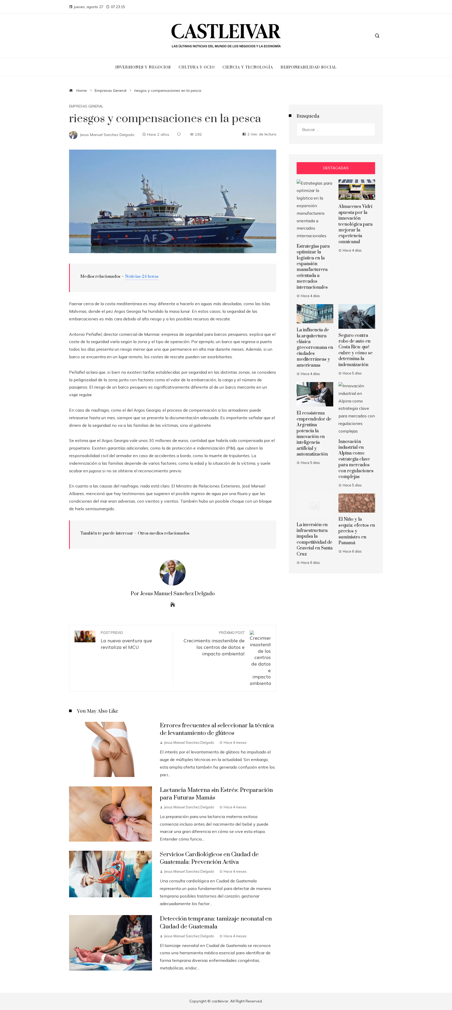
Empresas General (86, 106)
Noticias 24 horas (142, 276)
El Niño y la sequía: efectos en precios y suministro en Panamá (356, 531)
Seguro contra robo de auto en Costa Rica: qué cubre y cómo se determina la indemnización (355, 350)
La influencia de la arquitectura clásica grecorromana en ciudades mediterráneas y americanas (315, 347)
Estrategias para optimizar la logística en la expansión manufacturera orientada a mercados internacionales (313, 266)
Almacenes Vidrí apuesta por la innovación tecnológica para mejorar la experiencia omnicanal (355, 224)
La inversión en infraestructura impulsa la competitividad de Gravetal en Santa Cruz (314, 539)
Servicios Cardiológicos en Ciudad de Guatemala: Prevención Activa (209, 858)
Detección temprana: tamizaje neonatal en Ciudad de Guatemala (216, 922)
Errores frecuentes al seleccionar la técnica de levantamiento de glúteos (217, 729)
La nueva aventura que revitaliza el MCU (126, 640)
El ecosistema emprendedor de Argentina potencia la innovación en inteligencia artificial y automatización (314, 433)
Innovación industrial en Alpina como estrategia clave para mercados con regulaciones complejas (356, 459)
